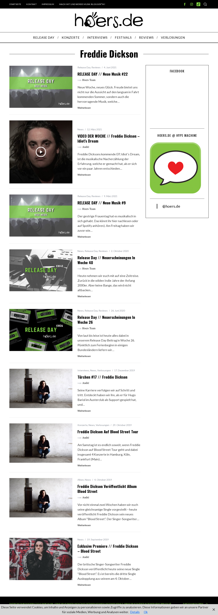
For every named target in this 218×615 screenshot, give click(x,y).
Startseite (15, 4)
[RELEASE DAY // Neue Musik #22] (40, 87)
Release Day (83, 67)
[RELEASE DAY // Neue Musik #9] (40, 215)
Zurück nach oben (193, 603)
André (85, 147)
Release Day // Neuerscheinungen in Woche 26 (106, 319)
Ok (146, 612)
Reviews (95, 67)
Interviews (83, 370)
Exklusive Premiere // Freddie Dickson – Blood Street (107, 548)
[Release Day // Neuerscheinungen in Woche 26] (40, 330)
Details (135, 612)
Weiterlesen (84, 107)
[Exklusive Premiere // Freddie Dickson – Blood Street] (40, 559)
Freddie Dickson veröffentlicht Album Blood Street (107, 488)
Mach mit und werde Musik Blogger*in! (82, 4)
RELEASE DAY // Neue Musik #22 (102, 74)
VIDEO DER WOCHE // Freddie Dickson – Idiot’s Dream (108, 138)
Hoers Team (88, 80)
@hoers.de (171, 206)
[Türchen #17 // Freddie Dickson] (40, 388)
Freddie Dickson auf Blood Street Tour (107, 431)
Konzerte (82, 425)
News (80, 129)
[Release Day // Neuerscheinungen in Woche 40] (40, 270)
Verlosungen (104, 370)
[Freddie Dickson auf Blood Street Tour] (40, 443)
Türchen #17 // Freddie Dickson (102, 377)
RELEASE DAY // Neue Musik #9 (101, 203)
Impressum (48, 4)
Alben (80, 479)
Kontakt (31, 4)
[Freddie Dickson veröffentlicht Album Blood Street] (40, 497)
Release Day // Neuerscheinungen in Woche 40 (106, 260)
